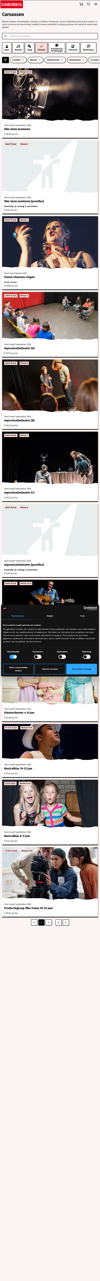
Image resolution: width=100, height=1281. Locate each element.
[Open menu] (96, 4)
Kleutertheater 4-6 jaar (19, 712)
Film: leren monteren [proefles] (24, 201)
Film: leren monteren (17, 129)
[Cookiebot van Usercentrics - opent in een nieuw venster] (85, 608)
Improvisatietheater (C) (19, 492)
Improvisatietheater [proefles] (24, 564)
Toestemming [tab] (17, 616)
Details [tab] (50, 616)
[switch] (37, 657)
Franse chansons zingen (19, 277)
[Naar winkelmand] (81, 4)
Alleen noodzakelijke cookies (18, 669)
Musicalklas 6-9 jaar (17, 836)
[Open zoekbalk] (88, 4)
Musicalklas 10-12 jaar (18, 768)
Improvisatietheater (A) (19, 348)
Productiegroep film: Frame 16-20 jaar (28, 908)
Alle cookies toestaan (81, 669)
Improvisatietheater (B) (19, 420)
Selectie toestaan (50, 669)
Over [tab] (82, 616)
